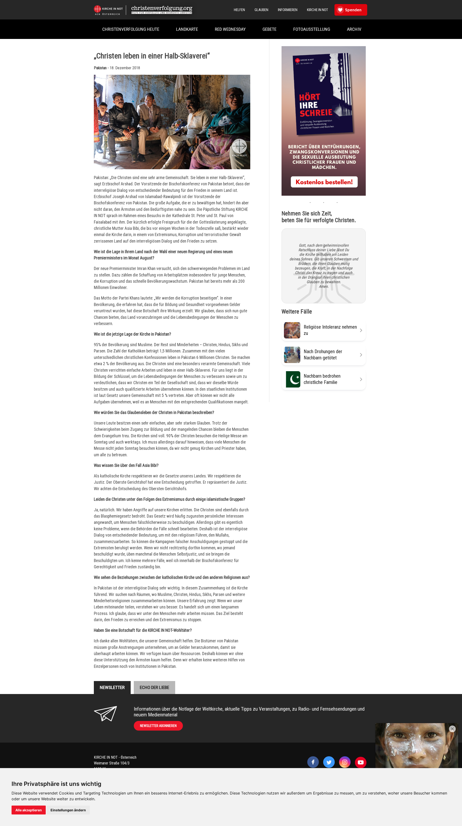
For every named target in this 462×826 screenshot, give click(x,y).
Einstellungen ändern (68, 810)
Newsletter (112, 687)
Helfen (239, 10)
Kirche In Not (317, 10)
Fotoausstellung (311, 29)
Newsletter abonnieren (158, 726)
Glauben (261, 10)
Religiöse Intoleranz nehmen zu (330, 330)
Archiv (354, 29)
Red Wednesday (230, 29)
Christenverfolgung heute (130, 29)
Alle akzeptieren (28, 810)
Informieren (287, 10)
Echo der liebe (154, 687)
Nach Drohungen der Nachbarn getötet (323, 354)
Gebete (269, 29)
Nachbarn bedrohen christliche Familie (322, 379)
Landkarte (187, 29)
